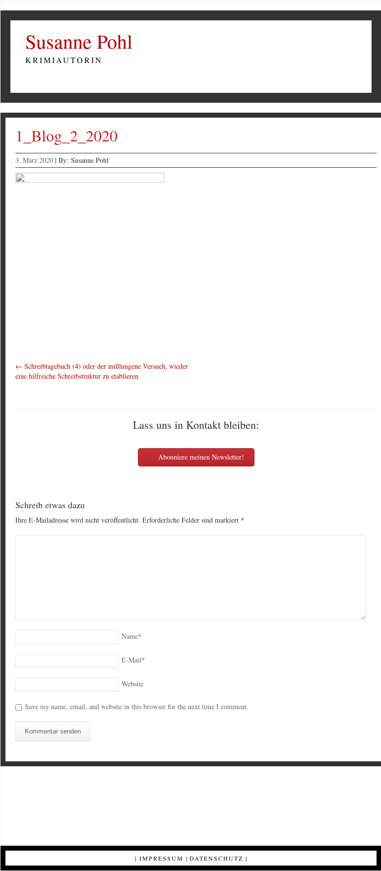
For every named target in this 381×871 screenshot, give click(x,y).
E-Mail (133, 660)
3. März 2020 (34, 160)
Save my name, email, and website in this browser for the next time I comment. (137, 706)
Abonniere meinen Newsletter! (200, 457)
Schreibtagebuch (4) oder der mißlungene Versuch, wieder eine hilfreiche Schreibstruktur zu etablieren (101, 371)
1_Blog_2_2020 (66, 135)
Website (132, 683)
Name (131, 636)
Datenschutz (216, 858)
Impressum (161, 858)
